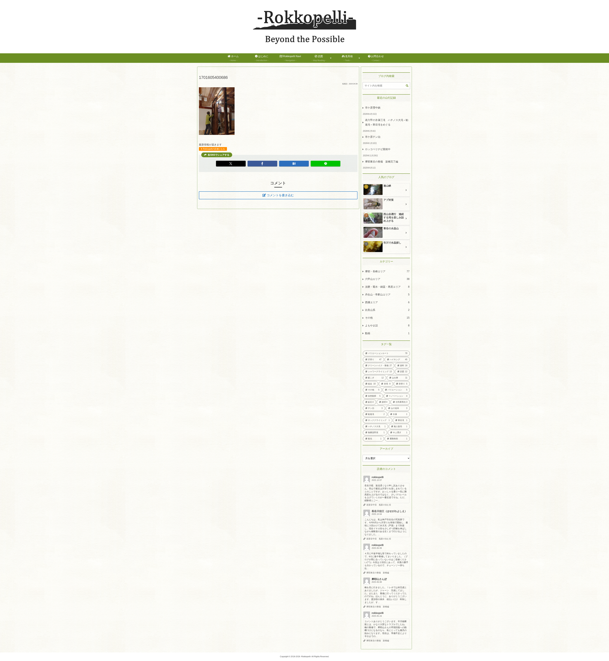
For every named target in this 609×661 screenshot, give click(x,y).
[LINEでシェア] (325, 163)
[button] (407, 85)
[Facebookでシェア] (262, 163)
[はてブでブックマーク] (294, 163)
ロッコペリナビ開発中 (377, 149)
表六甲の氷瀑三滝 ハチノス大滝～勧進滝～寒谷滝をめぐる (386, 122)
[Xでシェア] (231, 163)
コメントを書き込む (280, 195)
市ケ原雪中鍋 (372, 107)
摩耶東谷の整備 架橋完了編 (381, 161)
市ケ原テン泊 (372, 137)
